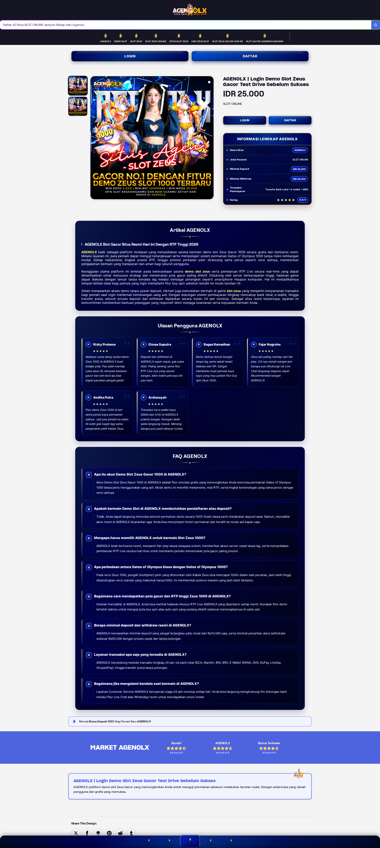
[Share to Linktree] (98, 833)
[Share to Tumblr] (131, 833)
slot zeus (234, 291)
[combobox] (185, 24)
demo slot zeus (197, 271)
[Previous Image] (93, 138)
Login (130, 56)
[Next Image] (210, 138)
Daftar (250, 56)
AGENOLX (89, 252)
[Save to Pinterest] (109, 833)
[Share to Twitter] (76, 833)
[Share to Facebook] (87, 833)
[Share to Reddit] (120, 833)
